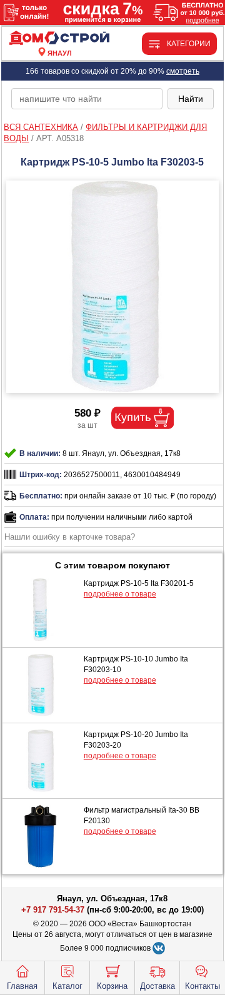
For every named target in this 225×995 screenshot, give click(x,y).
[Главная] (59, 38)
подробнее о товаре (120, 594)
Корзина (112, 986)
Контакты (202, 986)
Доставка (157, 986)
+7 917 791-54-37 (52, 909)
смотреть (182, 71)
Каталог (67, 986)
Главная (22, 986)
